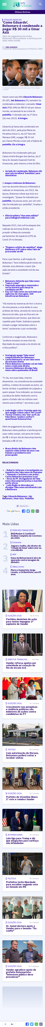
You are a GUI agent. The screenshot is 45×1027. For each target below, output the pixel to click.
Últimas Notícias (22, 12)
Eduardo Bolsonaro (33, 97)
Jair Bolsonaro (18, 100)
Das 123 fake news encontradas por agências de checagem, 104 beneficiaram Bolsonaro (23, 293)
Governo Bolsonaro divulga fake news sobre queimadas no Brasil (21, 369)
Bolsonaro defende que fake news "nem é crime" (22, 282)
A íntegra (22, 118)
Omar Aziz (18, 498)
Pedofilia (29, 498)
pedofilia (6, 114)
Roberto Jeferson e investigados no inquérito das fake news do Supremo (23, 471)
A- (5, 1024)
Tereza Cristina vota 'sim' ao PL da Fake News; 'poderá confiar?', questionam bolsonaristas (22, 416)
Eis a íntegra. (18, 144)
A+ (12, 1024)
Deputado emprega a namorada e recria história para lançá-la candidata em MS (22, 287)
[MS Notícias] (22, 4)
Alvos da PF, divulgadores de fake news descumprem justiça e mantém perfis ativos (23, 480)
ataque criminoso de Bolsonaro (19, 183)
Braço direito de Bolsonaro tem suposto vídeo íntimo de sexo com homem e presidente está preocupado (22, 451)
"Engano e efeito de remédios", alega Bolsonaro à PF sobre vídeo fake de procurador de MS (23, 249)
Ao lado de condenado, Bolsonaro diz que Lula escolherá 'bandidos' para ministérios (23, 173)
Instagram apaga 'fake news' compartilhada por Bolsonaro (20, 356)
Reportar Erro (24, 506)
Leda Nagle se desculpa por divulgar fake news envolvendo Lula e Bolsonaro (23, 487)
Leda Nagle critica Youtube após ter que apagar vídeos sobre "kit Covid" (23, 411)
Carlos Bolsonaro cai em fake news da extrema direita (22, 360)
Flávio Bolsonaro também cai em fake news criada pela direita (23, 364)
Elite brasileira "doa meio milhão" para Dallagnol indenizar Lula (22, 216)
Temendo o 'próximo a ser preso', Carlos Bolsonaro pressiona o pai (22, 475)
